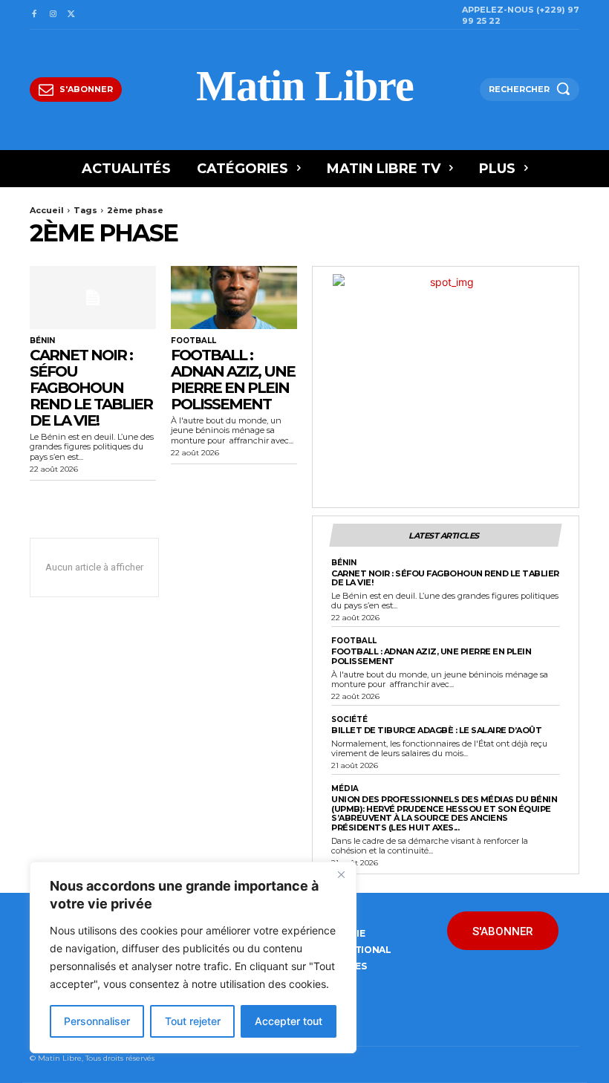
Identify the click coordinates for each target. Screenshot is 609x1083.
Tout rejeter (193, 1021)
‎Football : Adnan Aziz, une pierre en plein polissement (233, 379)
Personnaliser (97, 1021)
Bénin (42, 340)
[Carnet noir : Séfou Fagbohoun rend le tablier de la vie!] (93, 297)
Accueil (47, 210)
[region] (193, 957)
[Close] (341, 874)
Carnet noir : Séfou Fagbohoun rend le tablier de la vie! (91, 387)
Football (193, 340)
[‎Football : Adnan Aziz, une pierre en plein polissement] (234, 297)
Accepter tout (288, 1021)
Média (345, 788)
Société (349, 719)
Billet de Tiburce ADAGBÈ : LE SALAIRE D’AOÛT (436, 730)
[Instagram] (52, 14)
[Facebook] (33, 14)
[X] (71, 14)
